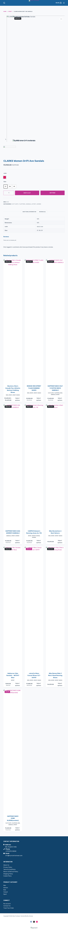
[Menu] (64, 3)
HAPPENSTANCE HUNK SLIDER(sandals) (13, 818)
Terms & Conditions (9, 869)
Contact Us (6, 906)
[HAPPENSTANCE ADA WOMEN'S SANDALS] (12, 466)
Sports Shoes (36, 535)
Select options (17, 399)
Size (5, 181)
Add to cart (27, 193)
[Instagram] (37, 922)
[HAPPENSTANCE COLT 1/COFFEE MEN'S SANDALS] (55, 321)
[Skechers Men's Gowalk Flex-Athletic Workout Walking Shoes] (12, 321)
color (5, 173)
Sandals (28, 204)
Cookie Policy (7, 876)
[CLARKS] (9, 152)
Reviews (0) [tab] (42, 211)
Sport (34, 204)
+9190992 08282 (10, 851)
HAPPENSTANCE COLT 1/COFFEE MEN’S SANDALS (55, 388)
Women (39, 204)
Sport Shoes (16, 395)
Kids (4, 890)
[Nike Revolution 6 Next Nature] (55, 466)
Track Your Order (8, 908)
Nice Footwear (16, 916)
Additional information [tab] (29, 211)
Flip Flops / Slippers (18, 204)
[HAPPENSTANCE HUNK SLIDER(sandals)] (12, 751)
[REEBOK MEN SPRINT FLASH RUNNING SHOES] (34, 321)
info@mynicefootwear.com (13, 855)
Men (7, 395)
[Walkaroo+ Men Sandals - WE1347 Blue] (12, 608)
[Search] (4, 3)
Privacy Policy (7, 867)
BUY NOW (52, 193)
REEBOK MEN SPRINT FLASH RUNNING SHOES (34, 388)
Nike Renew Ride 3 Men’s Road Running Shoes (55, 675)
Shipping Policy (8, 874)
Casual (5, 892)
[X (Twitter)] (34, 922)
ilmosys (31, 916)
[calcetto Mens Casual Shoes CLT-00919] (34, 608)
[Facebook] (31, 922)
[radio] (5, 186)
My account (7, 903)
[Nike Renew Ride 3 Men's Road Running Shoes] (55, 608)
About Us (6, 865)
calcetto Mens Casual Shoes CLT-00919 (34, 675)
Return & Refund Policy (10, 871)
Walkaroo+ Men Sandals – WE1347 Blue (12, 675)
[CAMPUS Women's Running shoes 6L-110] (34, 466)
